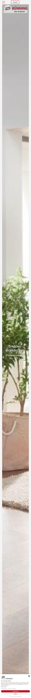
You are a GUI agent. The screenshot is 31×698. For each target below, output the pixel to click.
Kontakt (15, 2)
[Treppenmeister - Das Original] (16, 10)
